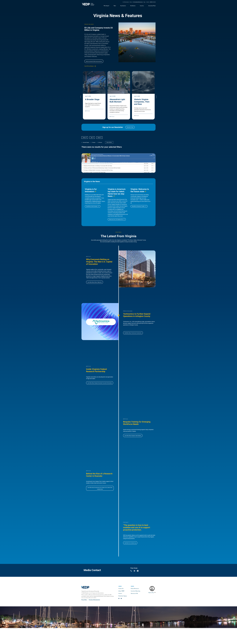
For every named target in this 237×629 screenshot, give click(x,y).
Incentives (142, 5)
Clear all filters (109, 142)
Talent (115, 5)
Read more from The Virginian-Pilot (116, 219)
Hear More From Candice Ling (130, 542)
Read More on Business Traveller (138, 206)
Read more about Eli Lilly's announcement (94, 61)
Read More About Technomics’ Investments (133, 332)
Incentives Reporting (135, 591)
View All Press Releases (89, 66)
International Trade (152, 5)
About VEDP (121, 591)
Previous (80, 95)
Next (156, 95)
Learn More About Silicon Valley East (94, 282)
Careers (120, 593)
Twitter (121, 598)
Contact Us (120, 588)
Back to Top (151, 592)
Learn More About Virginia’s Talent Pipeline (132, 435)
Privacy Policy (84, 599)
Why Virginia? (106, 5)
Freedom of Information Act (94, 599)
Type (92, 137)
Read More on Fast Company (92, 206)
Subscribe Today (130, 127)
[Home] (88, 4)
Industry (84, 137)
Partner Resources (135, 588)
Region (99, 137)
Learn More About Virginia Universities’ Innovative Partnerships (99, 382)
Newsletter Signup (122, 595)
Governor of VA (134, 593)
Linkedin (119, 598)
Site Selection (132, 5)
